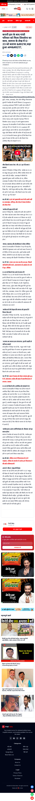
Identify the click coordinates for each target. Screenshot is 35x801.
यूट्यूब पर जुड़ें (18, 529)
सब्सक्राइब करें (17, 547)
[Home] (17, 8)
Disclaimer (17, 778)
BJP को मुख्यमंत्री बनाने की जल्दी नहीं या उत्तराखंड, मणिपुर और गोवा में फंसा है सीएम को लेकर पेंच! (17, 202)
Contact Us (17, 765)
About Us (17, 762)
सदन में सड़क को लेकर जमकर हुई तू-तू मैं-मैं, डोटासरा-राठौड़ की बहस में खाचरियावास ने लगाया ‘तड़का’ (17, 378)
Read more (9, 94)
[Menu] (32, 8)
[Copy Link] (25, 55)
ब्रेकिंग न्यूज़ (19, 20)
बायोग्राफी (27, 20)
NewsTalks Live (9, 754)
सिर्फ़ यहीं (26, 752)
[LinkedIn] (15, 55)
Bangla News (9, 752)
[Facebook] (32, 786)
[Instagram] (32, 790)
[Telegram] (21, 55)
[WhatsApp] (32, 794)
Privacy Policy (17, 773)
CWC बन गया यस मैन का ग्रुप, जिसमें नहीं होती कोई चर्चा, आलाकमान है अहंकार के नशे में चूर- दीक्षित (17, 264)
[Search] (30, 9)
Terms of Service (17, 775)
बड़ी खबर (10, 20)
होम (3, 20)
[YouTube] (32, 798)
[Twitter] (11, 55)
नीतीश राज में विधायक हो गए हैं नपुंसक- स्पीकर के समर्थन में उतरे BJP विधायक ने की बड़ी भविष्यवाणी (17, 460)
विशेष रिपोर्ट (25, 749)
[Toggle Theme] (27, 8)
